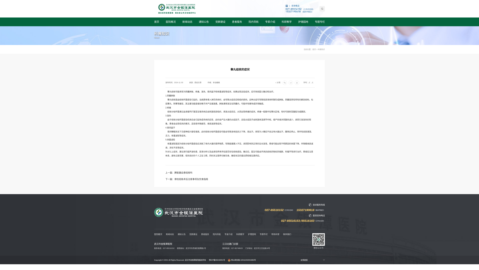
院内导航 (254, 21)
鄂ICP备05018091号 (217, 260)
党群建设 (220, 21)
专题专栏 (320, 21)
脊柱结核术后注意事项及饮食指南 (191, 179)
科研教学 (287, 21)
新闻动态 (187, 21)
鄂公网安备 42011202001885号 (243, 260)
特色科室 (275, 234)
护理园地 (303, 21)
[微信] (291, 83)
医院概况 (171, 21)
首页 (156, 21)
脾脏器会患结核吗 (183, 173)
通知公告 (204, 21)
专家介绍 (270, 21)
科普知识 (321, 49)
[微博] (297, 83)
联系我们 (287, 234)
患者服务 (237, 21)
